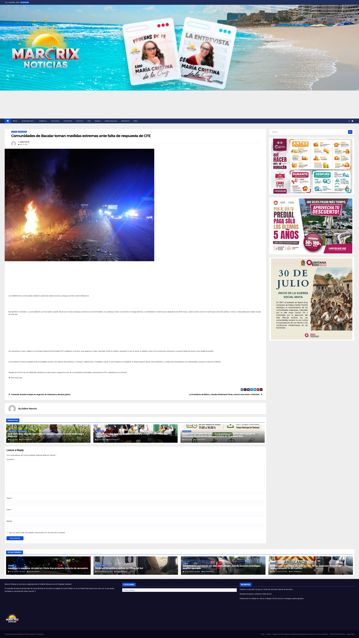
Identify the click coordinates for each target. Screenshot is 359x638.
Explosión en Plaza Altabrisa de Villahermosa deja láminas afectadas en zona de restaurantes (300, 634)
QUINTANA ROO (28, 121)
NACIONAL (11, 565)
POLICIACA (55, 121)
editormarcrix (208, 571)
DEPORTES (125, 121)
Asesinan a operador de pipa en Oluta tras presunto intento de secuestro (48, 568)
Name (9, 498)
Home (262, 634)
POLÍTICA (79, 121)
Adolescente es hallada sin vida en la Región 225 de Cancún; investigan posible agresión (221, 567)
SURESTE (42, 121)
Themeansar (39, 634)
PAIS (89, 121)
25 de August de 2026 (18, 571)
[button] (349, 121)
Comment (11, 459)
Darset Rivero (200, 439)
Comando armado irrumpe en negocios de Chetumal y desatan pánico (41, 394)
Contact (268, 634)
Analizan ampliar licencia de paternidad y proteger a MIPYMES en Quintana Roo (131, 435)
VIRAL (136, 121)
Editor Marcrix (24, 142)
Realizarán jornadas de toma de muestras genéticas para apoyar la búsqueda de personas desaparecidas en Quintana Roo (218, 435)
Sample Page (350, 634)
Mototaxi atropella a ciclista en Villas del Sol (119, 568)
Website (9, 521)
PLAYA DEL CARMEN (101, 565)
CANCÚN (185, 563)
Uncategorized (22, 431)
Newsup (31, 634)
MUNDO (98, 121)
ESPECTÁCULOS (111, 121)
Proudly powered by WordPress (14, 634)
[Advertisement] (179, 104)
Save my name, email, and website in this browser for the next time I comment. (37, 533)
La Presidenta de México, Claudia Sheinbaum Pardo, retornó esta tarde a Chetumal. (224, 394)
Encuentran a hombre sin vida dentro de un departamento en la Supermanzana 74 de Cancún (305, 567)
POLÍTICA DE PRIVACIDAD (337, 634)
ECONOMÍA (68, 121)
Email (9, 510)
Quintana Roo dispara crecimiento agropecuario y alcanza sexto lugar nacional (46, 435)
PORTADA (14, 131)
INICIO (15, 121)
